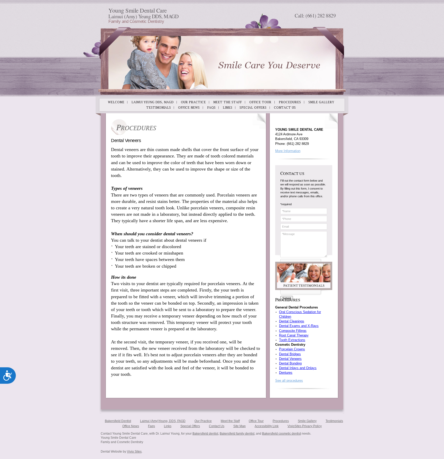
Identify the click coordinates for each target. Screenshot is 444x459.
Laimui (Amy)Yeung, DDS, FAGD (163, 421)
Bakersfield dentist (205, 433)
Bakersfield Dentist (118, 421)
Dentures (285, 372)
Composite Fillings (293, 331)
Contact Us (216, 426)
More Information (287, 151)
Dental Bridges (290, 354)
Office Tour (256, 421)
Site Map (239, 426)
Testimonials (334, 421)
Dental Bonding (290, 363)
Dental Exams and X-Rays (299, 326)
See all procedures (289, 380)
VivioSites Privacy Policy (305, 426)
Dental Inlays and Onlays (298, 368)
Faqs (151, 426)
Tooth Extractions (292, 340)
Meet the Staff (230, 421)
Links (167, 426)
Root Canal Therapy (294, 335)
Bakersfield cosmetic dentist (281, 433)
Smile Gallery (307, 421)
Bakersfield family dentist (237, 433)
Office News (130, 426)
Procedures (281, 421)
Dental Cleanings (291, 321)
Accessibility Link (267, 426)
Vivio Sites (134, 451)
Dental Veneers (290, 359)
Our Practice (203, 421)
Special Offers (190, 426)
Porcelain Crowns (292, 349)
